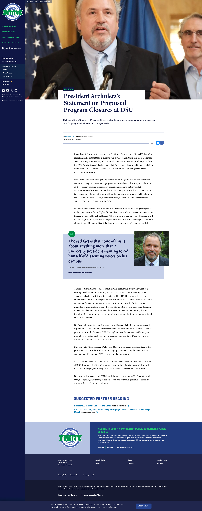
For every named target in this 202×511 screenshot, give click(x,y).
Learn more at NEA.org (67, 495)
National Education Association (12, 96)
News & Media (34, 1)
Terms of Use (74, 475)
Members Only (162, 460)
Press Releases (8, 73)
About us (101, 447)
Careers (130, 460)
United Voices (7, 76)
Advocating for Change (10, 43)
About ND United (7, 58)
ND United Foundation (9, 61)
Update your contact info (125, 447)
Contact (97, 463)
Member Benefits (8, 32)
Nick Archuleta (69, 136)
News (5, 69)
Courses (131, 463)
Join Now (160, 463)
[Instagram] (15, 91)
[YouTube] (8, 91)
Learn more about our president (80, 273)
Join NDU (110, 447)
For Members (6, 81)
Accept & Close (143, 506)
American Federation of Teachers (12, 100)
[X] (11, 91)
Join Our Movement (9, 26)
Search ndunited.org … (13, 48)
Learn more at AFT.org (92, 495)
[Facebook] (3, 91)
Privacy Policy (62, 475)
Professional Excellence (11, 37)
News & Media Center (9, 66)
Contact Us (5, 84)
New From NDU (44, 1)
